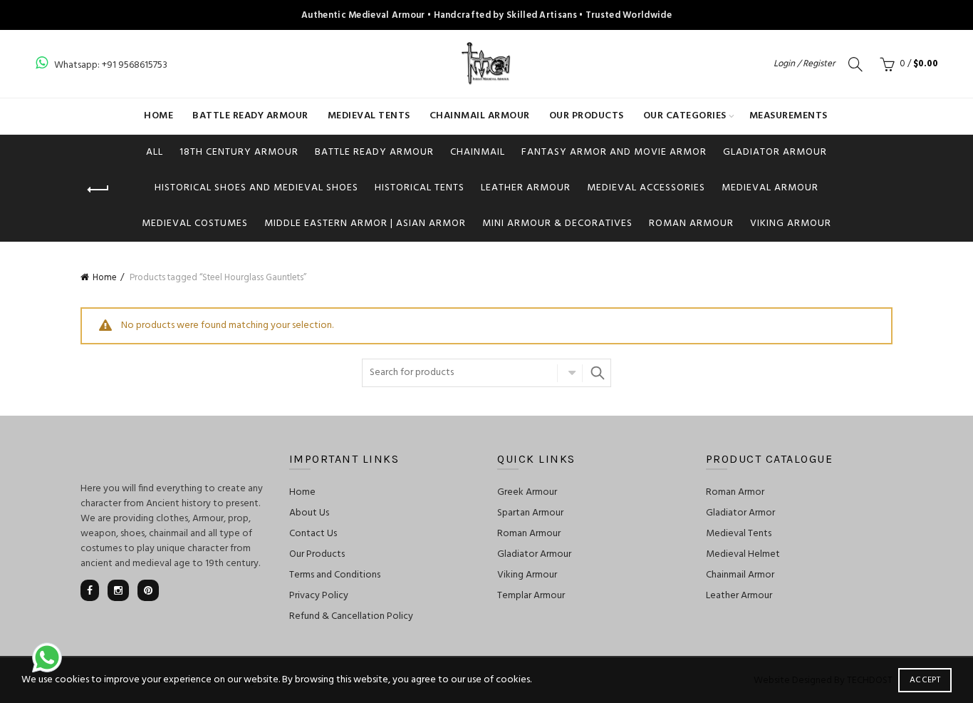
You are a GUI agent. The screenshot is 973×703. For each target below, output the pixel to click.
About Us (309, 513)
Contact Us (313, 533)
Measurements (788, 116)
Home (158, 116)
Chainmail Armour (480, 116)
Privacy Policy (318, 595)
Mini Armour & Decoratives (557, 223)
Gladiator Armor (740, 513)
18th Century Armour (238, 152)
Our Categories (685, 116)
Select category (570, 373)
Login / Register (804, 63)
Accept (925, 680)
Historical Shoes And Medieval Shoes (256, 188)
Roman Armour (691, 223)
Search (597, 373)
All (154, 152)
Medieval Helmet (743, 554)
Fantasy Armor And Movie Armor (614, 152)
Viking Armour (790, 223)
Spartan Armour (530, 513)
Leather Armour (526, 188)
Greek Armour (527, 492)
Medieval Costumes (195, 223)
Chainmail (477, 152)
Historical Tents (419, 188)
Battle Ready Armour (250, 116)
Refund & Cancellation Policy (351, 616)
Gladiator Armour (775, 152)
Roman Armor (735, 492)
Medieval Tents (369, 116)
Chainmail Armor (740, 575)
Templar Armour (531, 595)
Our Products (586, 116)
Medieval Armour (770, 188)
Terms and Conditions (334, 575)
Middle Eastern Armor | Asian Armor (365, 223)
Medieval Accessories (646, 188)
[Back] (98, 189)
